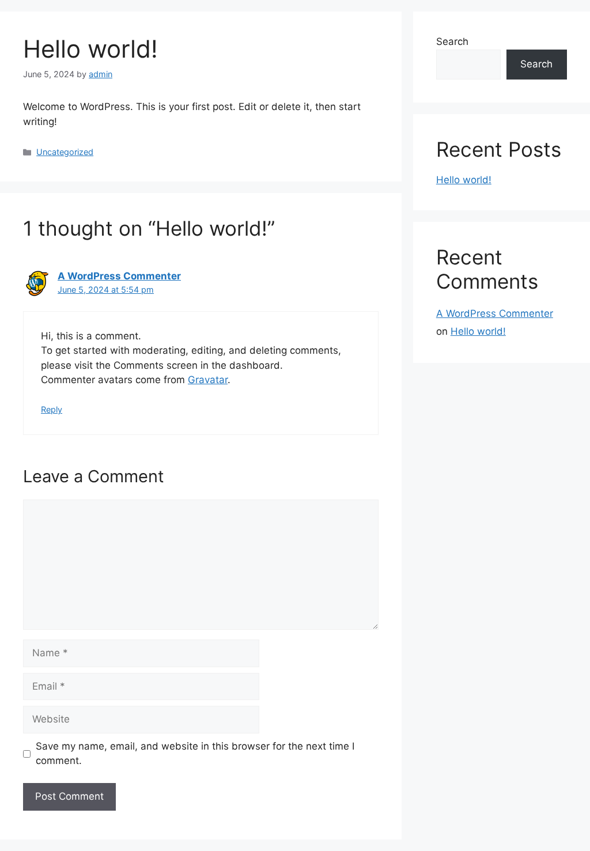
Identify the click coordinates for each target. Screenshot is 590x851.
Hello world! (463, 180)
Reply (51, 409)
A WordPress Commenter (119, 276)
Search (452, 41)
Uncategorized (64, 152)
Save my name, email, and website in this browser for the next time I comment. (195, 753)
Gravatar (208, 379)
